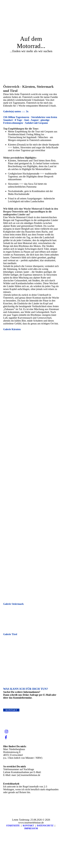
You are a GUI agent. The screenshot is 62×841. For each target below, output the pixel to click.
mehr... (6, 594)
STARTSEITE (13, 825)
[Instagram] (6, 732)
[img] (39, 5)
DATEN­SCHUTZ (45, 825)
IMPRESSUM (31, 828)
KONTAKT (28, 825)
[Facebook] (6, 737)
